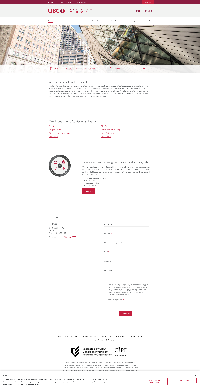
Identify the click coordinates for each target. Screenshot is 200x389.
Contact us (148, 21)
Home (50, 21)
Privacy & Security (106, 336)
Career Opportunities (112, 21)
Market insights (93, 21)
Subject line (108, 261)
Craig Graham (54, 126)
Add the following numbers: (116, 300)
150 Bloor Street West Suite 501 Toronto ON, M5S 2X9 (74, 69)
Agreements (74, 336)
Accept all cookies (183, 381)
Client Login (148, 2)
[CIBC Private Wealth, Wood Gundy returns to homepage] (90, 11)
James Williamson (108, 133)
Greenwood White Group (111, 129)
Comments (108, 270)
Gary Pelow (53, 137)
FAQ (66, 336)
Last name (108, 233)
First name (108, 224)
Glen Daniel (105, 126)
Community (131, 21)
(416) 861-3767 (120, 69)
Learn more (88, 191)
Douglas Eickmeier (56, 129)
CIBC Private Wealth (65, 2)
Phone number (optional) (113, 243)
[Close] (195, 375)
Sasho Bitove (106, 137)
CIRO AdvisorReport (121, 336)
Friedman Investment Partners (61, 133)
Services (78, 21)
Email (106, 252)
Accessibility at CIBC (136, 336)
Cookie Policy (110, 340)
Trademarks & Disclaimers (89, 336)
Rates (60, 336)
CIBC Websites (81, 2)
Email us (147, 69)
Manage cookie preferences (95, 340)
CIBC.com (51, 2)
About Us (62, 21)
